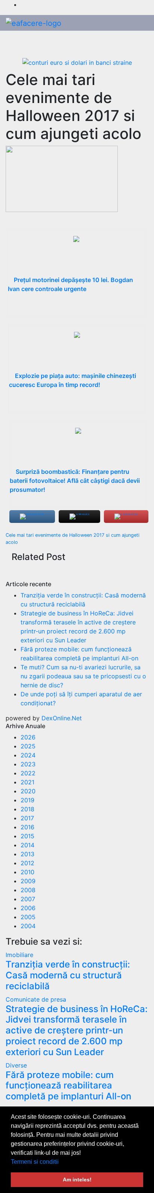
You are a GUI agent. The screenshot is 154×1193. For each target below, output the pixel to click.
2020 (28, 791)
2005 (28, 917)
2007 (28, 899)
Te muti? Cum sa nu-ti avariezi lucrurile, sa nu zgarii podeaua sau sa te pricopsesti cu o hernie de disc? (83, 676)
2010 (27, 872)
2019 (27, 800)
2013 (27, 854)
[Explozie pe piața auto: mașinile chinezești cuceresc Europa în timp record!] (77, 350)
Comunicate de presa (36, 999)
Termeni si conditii (35, 1162)
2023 (28, 764)
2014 (27, 845)
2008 (28, 890)
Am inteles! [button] (77, 1180)
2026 (28, 737)
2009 (28, 881)
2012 (27, 863)
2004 (28, 926)
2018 (27, 809)
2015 (27, 836)
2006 (28, 908)
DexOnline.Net (61, 718)
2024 (28, 755)
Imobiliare (19, 955)
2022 (28, 773)
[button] (61, 1162)
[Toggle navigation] (140, 42)
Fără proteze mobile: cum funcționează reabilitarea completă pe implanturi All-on (68, 1085)
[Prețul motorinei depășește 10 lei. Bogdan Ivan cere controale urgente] (76, 254)
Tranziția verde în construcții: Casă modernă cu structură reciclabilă (68, 975)
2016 (27, 827)
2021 (27, 782)
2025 (28, 746)
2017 (27, 818)
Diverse (16, 1065)
